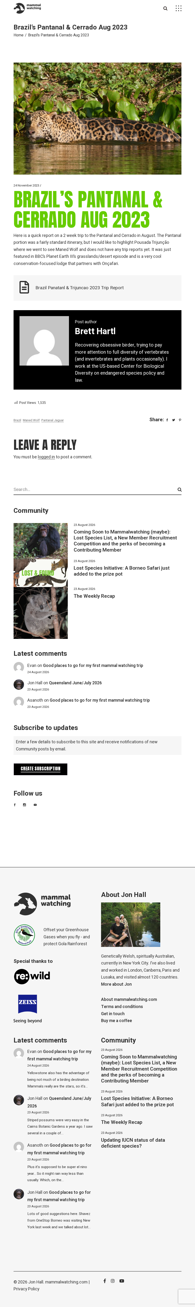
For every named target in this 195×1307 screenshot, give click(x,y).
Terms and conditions (122, 1007)
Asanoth (35, 700)
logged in (46, 457)
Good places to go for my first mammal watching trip (93, 666)
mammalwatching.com (66, 1282)
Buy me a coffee (116, 1021)
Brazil (17, 420)
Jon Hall (34, 683)
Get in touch (113, 1014)
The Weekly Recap (94, 596)
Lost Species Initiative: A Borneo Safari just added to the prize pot (122, 571)
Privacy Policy (26, 1289)
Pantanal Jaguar (52, 420)
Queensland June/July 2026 (75, 683)
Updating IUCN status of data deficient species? (133, 1143)
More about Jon (116, 984)
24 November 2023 (26, 185)
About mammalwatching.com (129, 1000)
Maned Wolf (31, 420)
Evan (31, 666)
